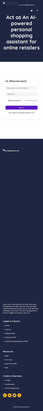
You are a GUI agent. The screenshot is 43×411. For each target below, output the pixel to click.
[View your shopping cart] (31, 10)
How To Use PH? (11, 364)
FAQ (6, 368)
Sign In (21, 108)
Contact (8, 329)
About (7, 325)
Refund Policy (10, 333)
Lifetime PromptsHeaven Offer (16, 341)
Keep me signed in (14, 100)
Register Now (29, 113)
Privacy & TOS (10, 337)
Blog (6, 356)
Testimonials (9, 384)
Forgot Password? (31, 100)
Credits (7, 380)
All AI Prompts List (12, 388)
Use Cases (8, 360)
